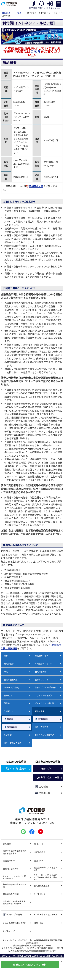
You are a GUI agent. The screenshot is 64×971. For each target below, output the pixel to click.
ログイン (50, 768)
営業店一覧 (44, 793)
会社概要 (43, 786)
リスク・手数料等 (14, 914)
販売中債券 (9, 663)
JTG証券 (6, 12)
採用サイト (39, 843)
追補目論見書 (36, 186)
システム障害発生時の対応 (14, 922)
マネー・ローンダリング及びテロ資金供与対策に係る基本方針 (45, 877)
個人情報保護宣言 (41, 885)
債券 (19, 12)
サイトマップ (9, 931)
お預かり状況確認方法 (44, 734)
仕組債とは (9, 711)
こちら (35, 51)
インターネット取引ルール (45, 914)
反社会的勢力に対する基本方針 (45, 869)
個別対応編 (43, 719)
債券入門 (8, 695)
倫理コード (39, 860)
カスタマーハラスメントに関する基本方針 (14, 877)
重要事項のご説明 (10, 894)
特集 (6, 671)
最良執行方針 (9, 860)
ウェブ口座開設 (18, 768)
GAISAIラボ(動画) (11, 687)
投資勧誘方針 (40, 852)
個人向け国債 (40, 671)
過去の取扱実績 (10, 679)
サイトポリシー (40, 894)
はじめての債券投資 (43, 695)
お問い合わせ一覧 (50, 777)
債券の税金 (39, 711)
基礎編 (10, 719)
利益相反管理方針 (10, 868)
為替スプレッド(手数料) (45, 687)
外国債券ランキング (43, 663)
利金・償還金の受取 (12, 742)
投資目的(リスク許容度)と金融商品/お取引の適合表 (14, 902)
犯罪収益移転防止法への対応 (14, 885)
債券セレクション (42, 679)
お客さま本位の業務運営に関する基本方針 (14, 852)
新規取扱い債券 (41, 655)
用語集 (7, 703)
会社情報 (7, 843)
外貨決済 (8, 734)
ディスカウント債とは (44, 703)
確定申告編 (12, 727)
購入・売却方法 (41, 727)
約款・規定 (39, 922)
